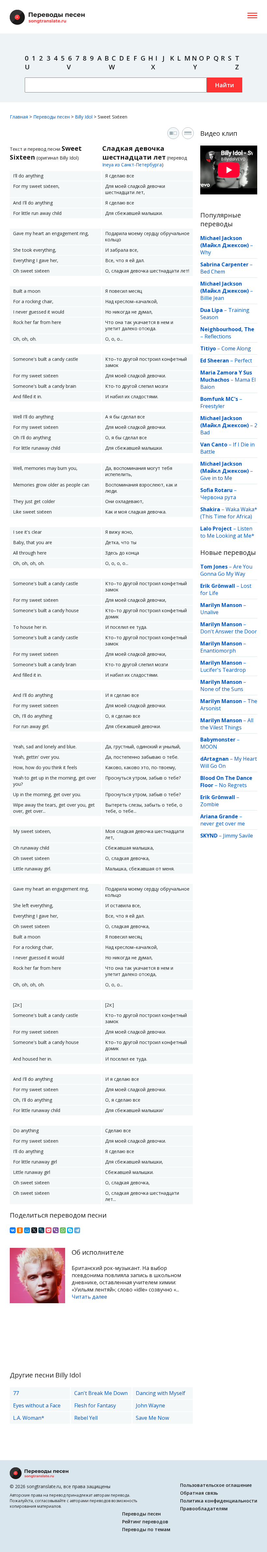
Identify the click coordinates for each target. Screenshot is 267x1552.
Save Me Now (152, 1417)
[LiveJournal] (41, 1230)
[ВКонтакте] (13, 1230)
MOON (208, 746)
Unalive (209, 612)
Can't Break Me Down (101, 1393)
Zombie (209, 804)
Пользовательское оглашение (216, 1485)
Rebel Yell (86, 1417)
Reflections (217, 336)
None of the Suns (221, 689)
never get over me (222, 823)
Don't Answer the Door (228, 631)
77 (16, 1393)
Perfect (243, 360)
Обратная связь (199, 1493)
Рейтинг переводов (145, 1521)
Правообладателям (204, 1508)
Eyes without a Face (37, 1405)
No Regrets (233, 785)
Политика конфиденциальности (218, 1501)
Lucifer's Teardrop (223, 669)
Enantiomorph (218, 650)
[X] (34, 1230)
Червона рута (218, 497)
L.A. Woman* (28, 1417)
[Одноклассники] (20, 1230)
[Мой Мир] (27, 1230)
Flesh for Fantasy (95, 1405)
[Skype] (70, 1230)
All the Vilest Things (226, 724)
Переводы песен (141, 1514)
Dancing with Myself (160, 1393)
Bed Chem (212, 271)
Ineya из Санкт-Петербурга (132, 165)
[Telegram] (77, 1230)
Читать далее (89, 1296)
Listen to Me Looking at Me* (227, 532)
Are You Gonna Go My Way (226, 570)
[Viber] (56, 1230)
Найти (224, 85)
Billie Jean (212, 298)
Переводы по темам (146, 1529)
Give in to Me (216, 478)
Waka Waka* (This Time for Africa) (228, 513)
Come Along (236, 348)
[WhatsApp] (63, 1230)
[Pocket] (48, 1230)
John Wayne (150, 1405)
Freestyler (212, 406)
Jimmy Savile (238, 835)
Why (205, 252)
